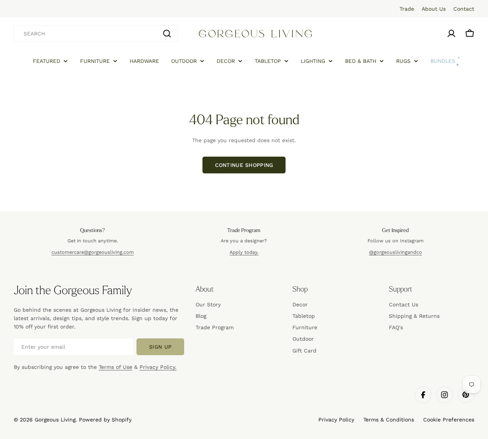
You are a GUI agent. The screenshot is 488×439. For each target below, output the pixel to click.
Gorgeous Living (55, 420)
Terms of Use (115, 367)
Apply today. (244, 252)
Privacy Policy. (158, 367)
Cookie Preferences (448, 420)
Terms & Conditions (388, 420)
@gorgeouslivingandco (395, 252)
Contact (463, 9)
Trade (407, 9)
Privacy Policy (336, 420)
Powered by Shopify (105, 420)
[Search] (167, 33)
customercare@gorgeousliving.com (92, 252)
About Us (434, 9)
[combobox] (96, 33)
